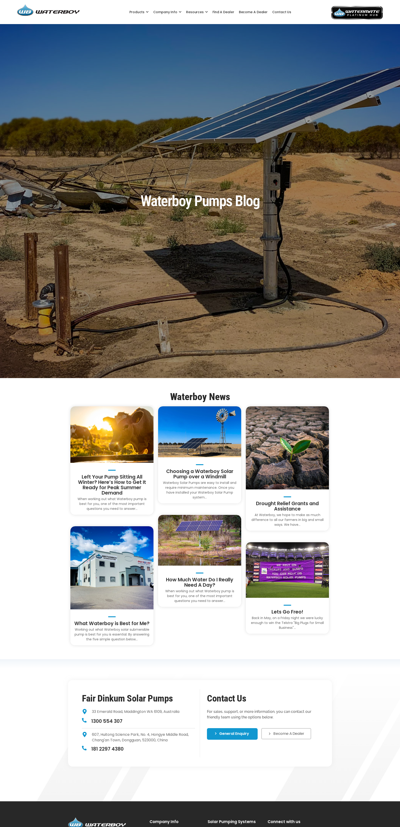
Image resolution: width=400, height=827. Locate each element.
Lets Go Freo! (287, 611)
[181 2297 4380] (84, 748)
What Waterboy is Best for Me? (112, 623)
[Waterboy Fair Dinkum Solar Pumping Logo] (48, 10)
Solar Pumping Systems (232, 821)
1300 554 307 (106, 721)
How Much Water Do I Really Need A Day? (199, 582)
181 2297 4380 (107, 749)
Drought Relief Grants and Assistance (287, 506)
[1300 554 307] (84, 720)
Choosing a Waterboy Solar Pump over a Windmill (199, 474)
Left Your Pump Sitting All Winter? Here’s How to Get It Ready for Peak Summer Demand (112, 484)
